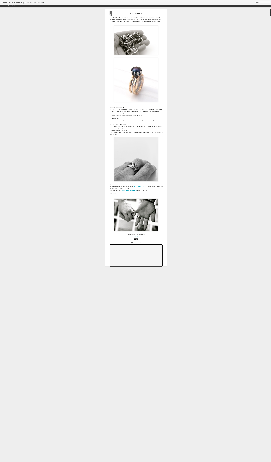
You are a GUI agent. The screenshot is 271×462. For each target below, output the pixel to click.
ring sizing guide (139, 186)
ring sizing (142, 236)
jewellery (137, 236)
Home (9, 6)
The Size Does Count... (136, 13)
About (13, 6)
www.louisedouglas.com (129, 190)
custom (133, 236)
